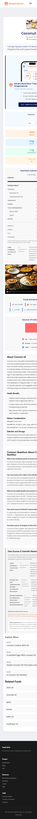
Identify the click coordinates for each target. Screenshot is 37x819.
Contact (5, 802)
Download (5, 763)
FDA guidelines (30, 614)
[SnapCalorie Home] (14, 3)
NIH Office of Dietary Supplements (18, 616)
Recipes (5, 781)
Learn (4, 784)
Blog (4, 765)
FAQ (3, 787)
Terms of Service (8, 799)
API (3, 768)
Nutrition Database (9, 778)
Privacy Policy (7, 796)
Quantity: (31, 114)
